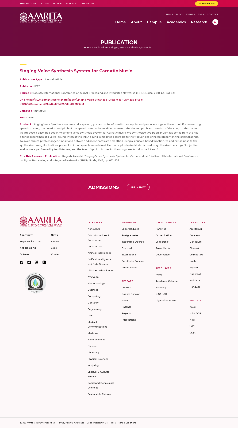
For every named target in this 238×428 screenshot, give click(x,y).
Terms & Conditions (126, 423)
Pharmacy (93, 352)
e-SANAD (161, 294)
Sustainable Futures (99, 394)
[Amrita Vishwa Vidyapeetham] (41, 17)
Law (90, 315)
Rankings (161, 228)
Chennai (194, 248)
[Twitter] (29, 262)
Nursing (92, 346)
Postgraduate (130, 235)
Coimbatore (197, 254)
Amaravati (195, 235)
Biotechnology (96, 283)
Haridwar (195, 286)
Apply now (26, 235)
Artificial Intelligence (100, 252)
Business (93, 289)
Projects (127, 313)
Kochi (193, 261)
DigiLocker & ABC (166, 300)
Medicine (93, 333)
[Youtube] (36, 262)
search (215, 22)
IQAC (192, 306)
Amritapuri (196, 228)
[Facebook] (21, 262)
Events (190, 14)
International (29, 3)
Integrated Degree (133, 241)
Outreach (25, 254)
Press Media (163, 248)
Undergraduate (130, 228)
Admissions (207, 3)
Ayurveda (93, 276)
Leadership (162, 241)
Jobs (201, 14)
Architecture (95, 246)
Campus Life (87, 3)
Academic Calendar (167, 281)
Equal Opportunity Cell (98, 423)
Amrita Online (129, 267)
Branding (161, 287)
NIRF (192, 319)
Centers (126, 287)
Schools (71, 3)
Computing (94, 296)
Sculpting (93, 365)
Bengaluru (196, 241)
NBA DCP (195, 313)
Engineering (95, 309)
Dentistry (93, 302)
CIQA (192, 332)
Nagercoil (195, 274)
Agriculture (94, 228)
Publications (101, 47)
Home (87, 47)
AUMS (159, 274)
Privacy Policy (64, 423)
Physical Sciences (98, 358)
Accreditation (164, 235)
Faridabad (195, 280)
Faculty (58, 3)
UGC (192, 326)
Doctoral (127, 248)
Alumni (45, 3)
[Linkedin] (44, 262)
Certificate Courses (133, 261)
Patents (126, 306)
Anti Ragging (28, 247)
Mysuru (194, 267)
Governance (163, 254)
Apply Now (138, 187)
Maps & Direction (30, 241)
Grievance (79, 423)
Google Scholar (131, 294)
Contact (212, 14)
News (169, 14)
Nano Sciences (96, 339)
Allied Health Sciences (101, 270)
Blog (179, 14)
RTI (112, 423)
